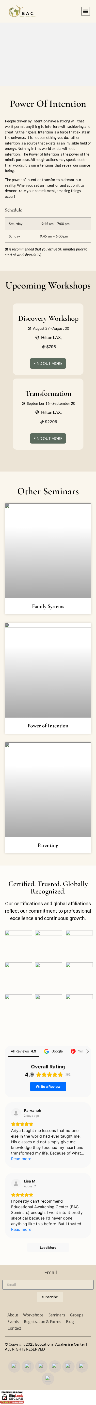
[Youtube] (41, 1366)
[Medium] (68, 1366)
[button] (85, 11)
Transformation (48, 393)
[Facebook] (14, 1366)
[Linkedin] (48, 1379)
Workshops (33, 1315)
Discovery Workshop (48, 318)
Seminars (56, 1315)
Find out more (48, 363)
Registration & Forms (42, 1321)
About (12, 1315)
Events (13, 1321)
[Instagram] (28, 1366)
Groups (76, 1315)
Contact (14, 1328)
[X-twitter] (55, 1366)
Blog (70, 1321)
